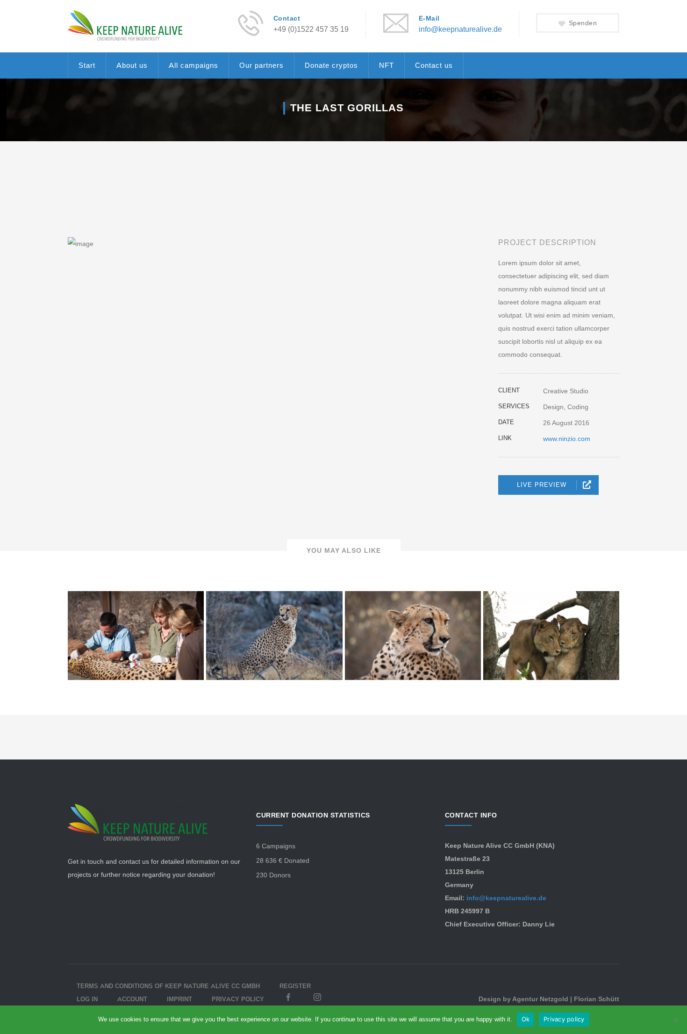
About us (132, 65)
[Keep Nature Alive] (125, 25)
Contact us (434, 65)
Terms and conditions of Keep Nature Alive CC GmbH (168, 986)
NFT (386, 65)
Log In (87, 999)
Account (132, 999)
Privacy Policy (238, 999)
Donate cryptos (331, 65)
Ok (526, 1019)
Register (295, 986)
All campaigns (193, 65)
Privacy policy (564, 1019)
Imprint (179, 999)
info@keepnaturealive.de (460, 29)
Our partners (261, 65)
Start (87, 65)
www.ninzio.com (566, 438)
